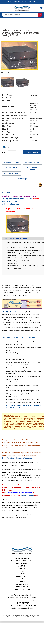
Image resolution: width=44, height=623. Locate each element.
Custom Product (27, 495)
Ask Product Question (33, 168)
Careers (22, 569)
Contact (22, 579)
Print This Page (13, 167)
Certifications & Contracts (22, 561)
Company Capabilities (22, 558)
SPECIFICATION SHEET (12, 162)
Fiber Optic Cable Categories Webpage (17, 458)
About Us (22, 566)
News (22, 571)
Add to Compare (22, 179)
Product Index (22, 576)
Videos (22, 574)
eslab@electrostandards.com (22, 608)
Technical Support (12, 173)
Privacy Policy (22, 587)
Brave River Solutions (29, 616)
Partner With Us (22, 584)
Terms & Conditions (22, 589)
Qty (3, 152)
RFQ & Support (22, 563)
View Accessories (33, 162)
